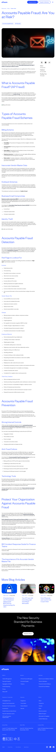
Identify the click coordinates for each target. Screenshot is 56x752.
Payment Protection (6, 681)
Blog (8, 8)
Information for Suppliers (44, 716)
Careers (40, 705)
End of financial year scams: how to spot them (46, 599)
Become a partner (43, 711)
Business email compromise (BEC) (10, 199)
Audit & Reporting (6, 686)
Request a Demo (32, 2)
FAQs (40, 708)
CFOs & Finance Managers (26, 678)
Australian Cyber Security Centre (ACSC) (19, 205)
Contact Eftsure (6, 538)
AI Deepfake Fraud (6, 700)
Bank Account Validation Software (46, 678)
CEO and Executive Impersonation (6, 717)
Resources (4, 8)
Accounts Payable (24, 681)
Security (22, 708)
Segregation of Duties (7, 683)
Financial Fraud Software (44, 686)
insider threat (16, 94)
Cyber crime (13, 8)
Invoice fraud (5, 708)
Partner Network (24, 705)
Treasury (22, 683)
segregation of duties (12, 250)
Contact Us (41, 703)
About (40, 700)
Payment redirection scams (8, 713)
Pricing (3, 689)
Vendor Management (7, 678)
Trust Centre (23, 703)
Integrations (23, 700)
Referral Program (42, 713)
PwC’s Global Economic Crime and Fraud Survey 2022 (15, 519)
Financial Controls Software (45, 683)
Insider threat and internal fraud (9, 711)
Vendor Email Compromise (8, 703)
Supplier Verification (44, 2)
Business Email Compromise (8, 705)
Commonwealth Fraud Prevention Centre (19, 457)
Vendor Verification (43, 681)
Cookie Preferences (43, 718)
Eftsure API (4, 691)
